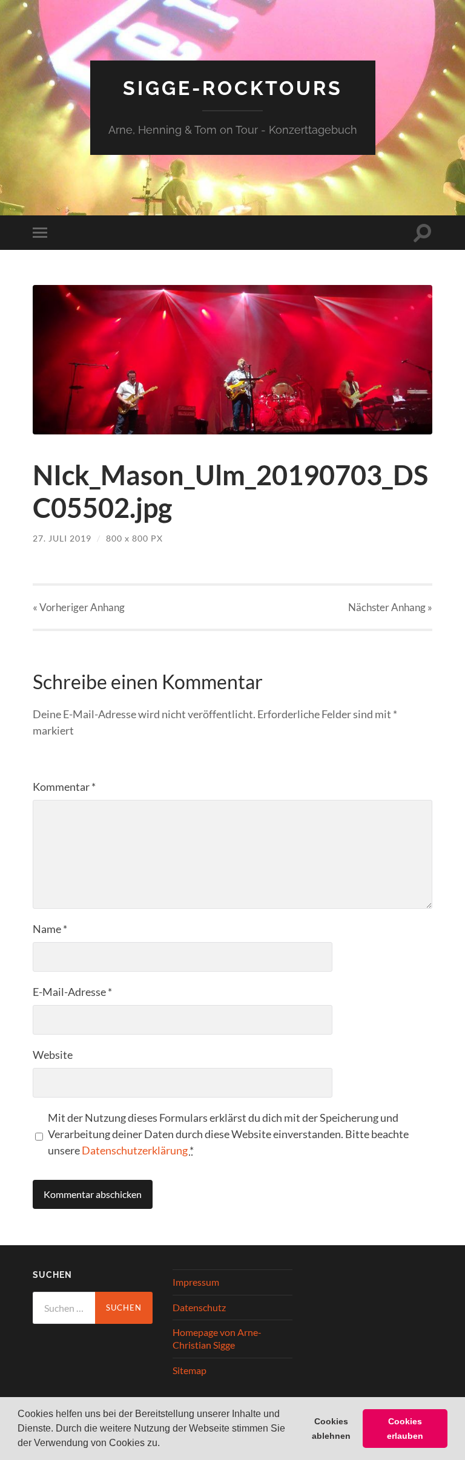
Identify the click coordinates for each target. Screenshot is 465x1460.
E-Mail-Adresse (72, 991)
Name (50, 928)
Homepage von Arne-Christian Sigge (217, 1338)
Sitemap (189, 1370)
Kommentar (64, 786)
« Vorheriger (79, 607)
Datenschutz (199, 1307)
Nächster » (390, 607)
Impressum (196, 1282)
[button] (164, 1444)
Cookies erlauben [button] (405, 1428)
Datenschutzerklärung (135, 1150)
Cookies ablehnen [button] (331, 1428)
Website (53, 1054)
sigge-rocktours (233, 88)
